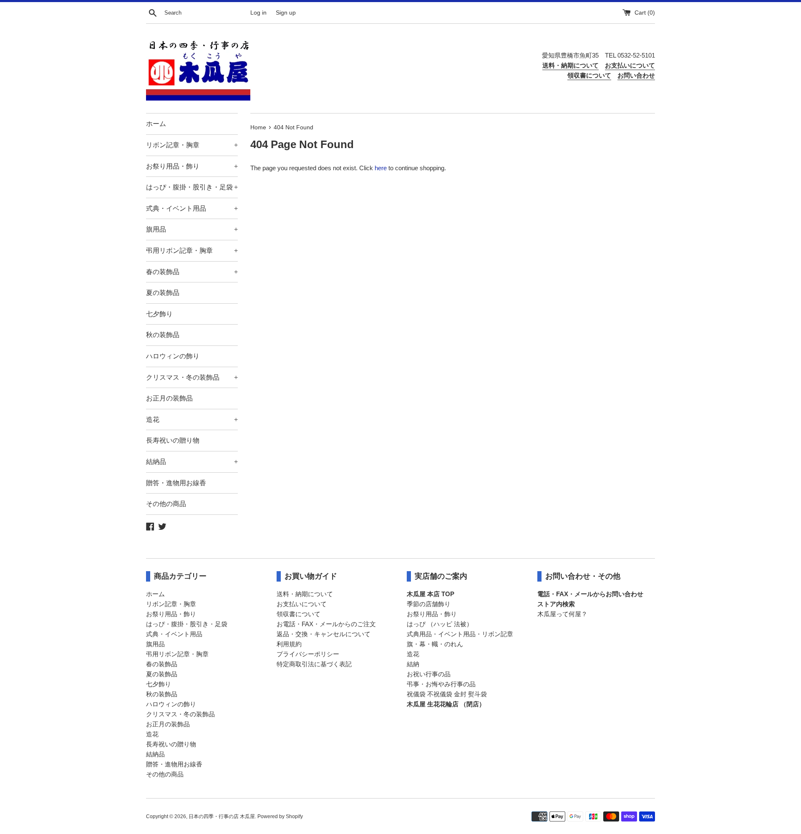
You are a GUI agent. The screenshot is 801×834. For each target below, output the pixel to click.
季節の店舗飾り (429, 603)
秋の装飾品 (162, 334)
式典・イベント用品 (192, 208)
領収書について (298, 613)
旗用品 (192, 229)
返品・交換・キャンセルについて (323, 633)
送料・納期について (305, 593)
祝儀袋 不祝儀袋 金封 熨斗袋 (447, 694)
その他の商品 (166, 503)
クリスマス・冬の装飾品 (192, 377)
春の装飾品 (192, 271)
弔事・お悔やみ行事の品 (441, 684)
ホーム (156, 123)
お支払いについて (302, 603)
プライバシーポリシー (308, 654)
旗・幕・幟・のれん (435, 644)
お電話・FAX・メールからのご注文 (326, 623)
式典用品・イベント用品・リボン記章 (460, 633)
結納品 (192, 461)
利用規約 (289, 644)
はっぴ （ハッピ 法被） (440, 623)
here (381, 167)
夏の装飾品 (162, 292)
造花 (192, 419)
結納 (413, 664)
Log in (258, 13)
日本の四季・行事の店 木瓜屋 (222, 816)
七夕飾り (159, 313)
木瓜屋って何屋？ (562, 613)
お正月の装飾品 (169, 398)
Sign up (286, 13)
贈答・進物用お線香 (176, 482)
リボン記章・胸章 (192, 145)
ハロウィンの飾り (172, 356)
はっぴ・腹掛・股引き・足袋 (192, 187)
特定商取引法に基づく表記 (314, 664)
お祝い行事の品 (429, 674)
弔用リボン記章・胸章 (192, 250)
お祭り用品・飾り (192, 166)
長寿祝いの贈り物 (172, 440)
